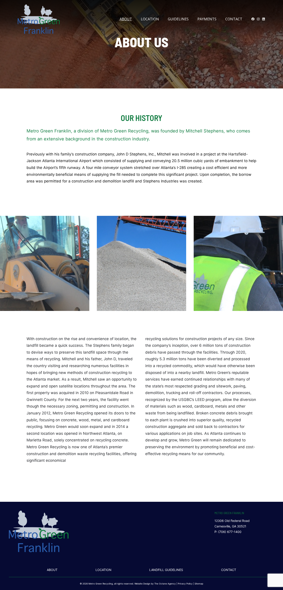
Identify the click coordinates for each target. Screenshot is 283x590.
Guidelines (178, 19)
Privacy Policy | (186, 583)
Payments (206, 19)
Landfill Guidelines (166, 570)
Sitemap (199, 583)
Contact (233, 19)
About (126, 19)
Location (150, 19)
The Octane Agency (165, 583)
